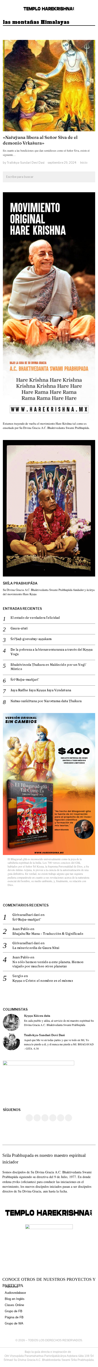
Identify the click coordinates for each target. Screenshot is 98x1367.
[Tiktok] (45, 1117)
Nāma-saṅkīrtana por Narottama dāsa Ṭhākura (46, 701)
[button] (89, 177)
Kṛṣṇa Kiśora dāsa (37, 1015)
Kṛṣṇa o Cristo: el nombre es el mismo (42, 980)
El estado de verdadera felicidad (35, 617)
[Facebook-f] (4, 1200)
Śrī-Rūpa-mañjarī (24, 679)
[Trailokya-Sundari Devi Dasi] (11, 1041)
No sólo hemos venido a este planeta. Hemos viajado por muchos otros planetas (47, 964)
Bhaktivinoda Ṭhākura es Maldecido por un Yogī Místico (47, 666)
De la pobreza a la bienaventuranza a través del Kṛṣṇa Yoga (51, 651)
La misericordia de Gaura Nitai (35, 948)
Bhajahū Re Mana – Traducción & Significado (47, 933)
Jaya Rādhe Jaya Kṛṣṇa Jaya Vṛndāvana (40, 690)
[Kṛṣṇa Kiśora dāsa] (11, 1022)
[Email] (68, 1117)
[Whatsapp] (13, 1200)
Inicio (83, 162)
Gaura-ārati (19, 628)
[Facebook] (29, 1117)
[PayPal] (60, 1117)
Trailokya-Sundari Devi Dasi (25, 162)
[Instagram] (37, 1117)
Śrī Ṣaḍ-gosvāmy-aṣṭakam (31, 639)
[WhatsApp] (52, 1117)
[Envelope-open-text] (21, 1200)
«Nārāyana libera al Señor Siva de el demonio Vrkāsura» (40, 140)
